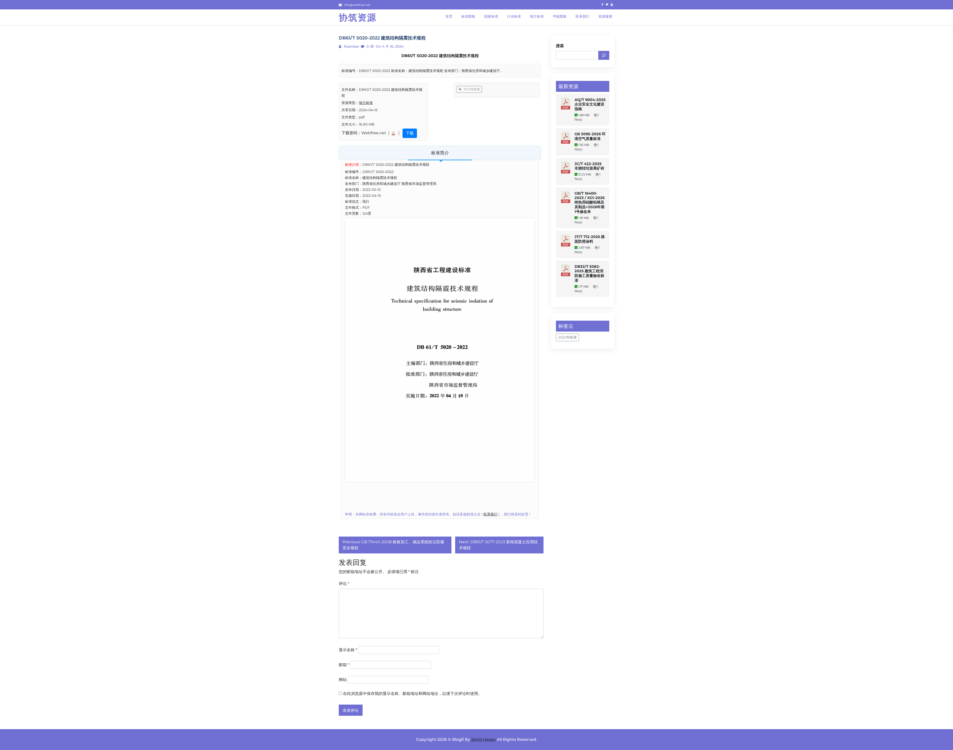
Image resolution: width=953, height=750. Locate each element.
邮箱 (344, 664)
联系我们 (490, 514)
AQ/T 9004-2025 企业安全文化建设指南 (590, 104)
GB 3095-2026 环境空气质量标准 (590, 136)
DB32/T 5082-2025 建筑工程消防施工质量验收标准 (589, 273)
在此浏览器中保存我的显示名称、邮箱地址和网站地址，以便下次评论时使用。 (412, 693)
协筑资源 (357, 17)
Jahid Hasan (483, 739)
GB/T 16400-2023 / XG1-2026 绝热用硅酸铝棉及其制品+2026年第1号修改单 (590, 202)
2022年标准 (470, 89)
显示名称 (348, 650)
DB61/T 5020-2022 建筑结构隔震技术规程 (440, 55)
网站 (343, 679)
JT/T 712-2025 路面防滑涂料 (590, 239)
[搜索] (603, 55)
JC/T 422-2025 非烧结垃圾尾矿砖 (589, 166)
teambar (350, 46)
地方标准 (366, 103)
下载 (410, 133)
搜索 (560, 45)
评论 (344, 583)
